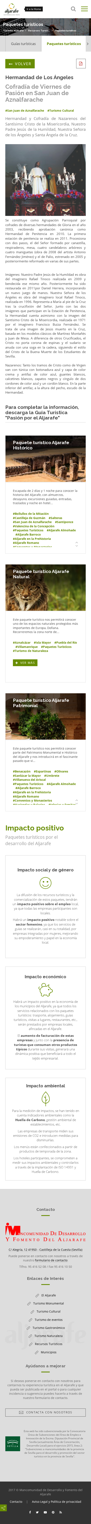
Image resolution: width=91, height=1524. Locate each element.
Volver (23, 63)
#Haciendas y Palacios (29, 805)
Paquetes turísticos (65, 30)
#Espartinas (42, 771)
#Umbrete (51, 776)
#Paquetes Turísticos (28, 530)
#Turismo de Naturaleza (30, 651)
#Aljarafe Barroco (28, 534)
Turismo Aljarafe (13, 30)
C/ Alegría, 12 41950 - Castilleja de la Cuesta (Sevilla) (45, 1250)
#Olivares (61, 771)
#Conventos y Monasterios (32, 547)
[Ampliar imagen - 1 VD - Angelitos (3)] (45, 180)
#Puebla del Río (65, 642)
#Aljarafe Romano (26, 543)
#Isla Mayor (42, 642)
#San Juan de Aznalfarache (32, 522)
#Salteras (55, 518)
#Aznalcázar (21, 642)
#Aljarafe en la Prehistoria (32, 539)
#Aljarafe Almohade (61, 530)
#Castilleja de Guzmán (29, 518)
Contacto (16, 1502)
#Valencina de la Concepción (33, 526)
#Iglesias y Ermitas (62, 805)
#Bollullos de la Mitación (31, 514)
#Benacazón (21, 771)
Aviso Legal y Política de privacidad (56, 1502)
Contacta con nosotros (48, 1413)
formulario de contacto (51, 1260)
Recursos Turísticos (39, 30)
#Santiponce (64, 522)
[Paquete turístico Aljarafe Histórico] (46, 459)
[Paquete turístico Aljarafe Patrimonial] (46, 716)
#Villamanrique (26, 647)
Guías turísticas (23, 43)
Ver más (28, 663)
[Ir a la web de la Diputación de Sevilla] (12, 1443)
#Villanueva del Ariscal (29, 780)
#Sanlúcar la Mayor (27, 776)
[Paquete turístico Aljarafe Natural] (46, 587)
